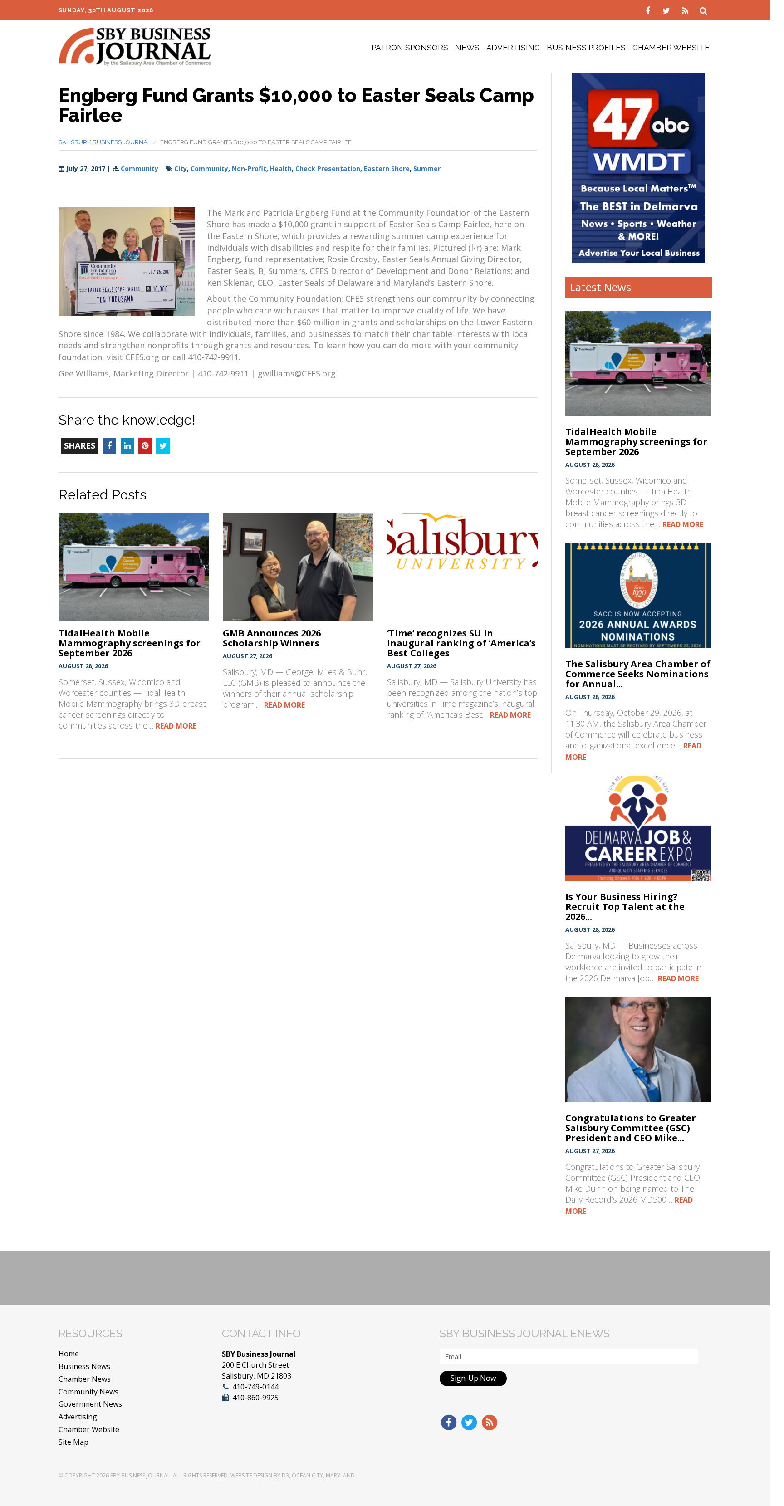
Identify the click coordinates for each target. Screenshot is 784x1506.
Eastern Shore (387, 168)
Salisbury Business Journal (105, 142)
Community (139, 168)
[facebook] (649, 10)
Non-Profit (249, 168)
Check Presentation (327, 168)
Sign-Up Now (473, 1378)
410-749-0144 (255, 1387)
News (467, 47)
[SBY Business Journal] (135, 45)
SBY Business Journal (140, 1475)
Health (281, 168)
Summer (427, 168)
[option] (638, 168)
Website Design (251, 1475)
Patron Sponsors (410, 47)
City (180, 168)
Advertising (513, 47)
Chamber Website (671, 47)
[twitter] (667, 10)
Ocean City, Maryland (323, 1475)
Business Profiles (586, 47)
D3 (285, 1475)
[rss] (686, 10)
